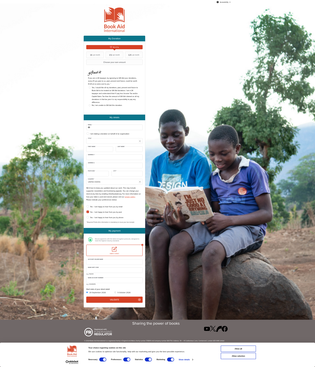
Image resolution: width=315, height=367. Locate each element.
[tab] (114, 47)
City (115, 171)
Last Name (121, 146)
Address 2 (91, 163)
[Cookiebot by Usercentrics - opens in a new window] (72, 362)
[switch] (126, 359)
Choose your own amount (114, 62)
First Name (92, 146)
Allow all (238, 349)
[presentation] (114, 47)
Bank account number (95, 278)
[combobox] (114, 141)
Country (91, 179)
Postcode (91, 171)
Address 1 (91, 154)
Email (90, 125)
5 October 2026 (124, 292)
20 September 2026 (97, 292)
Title (90, 138)
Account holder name (95, 259)
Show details (184, 360)
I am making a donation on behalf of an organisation (109, 134)
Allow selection (238, 356)
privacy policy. (130, 197)
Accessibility (224, 2)
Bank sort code (93, 267)
